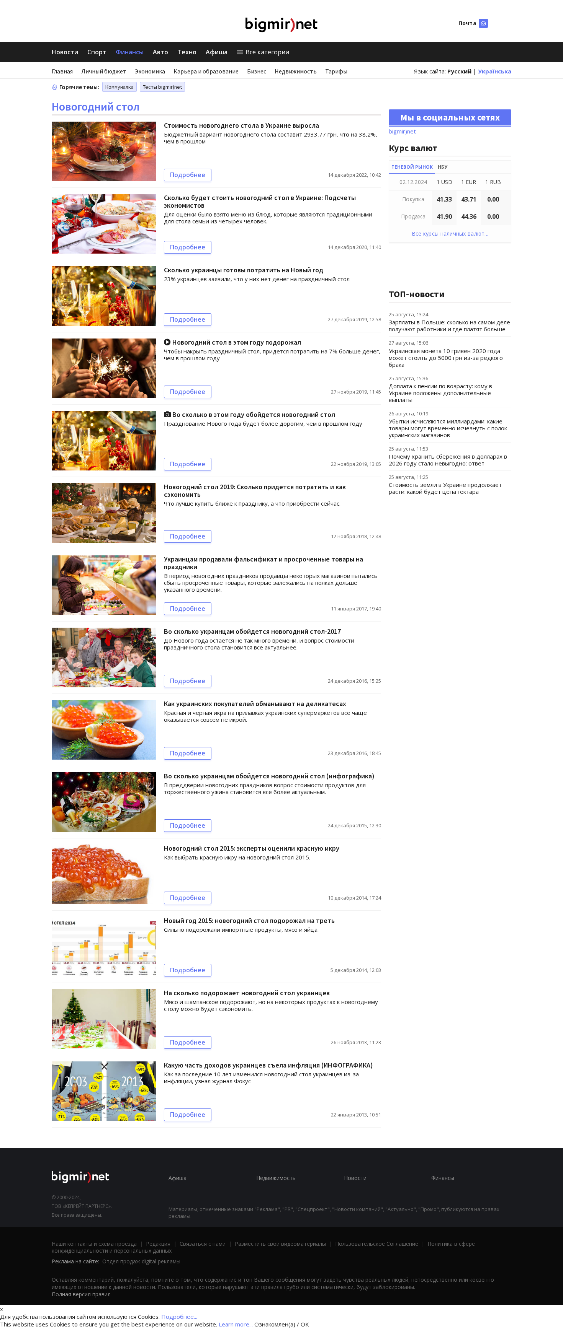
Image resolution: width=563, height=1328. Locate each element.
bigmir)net (402, 131)
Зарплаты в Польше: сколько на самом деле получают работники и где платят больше (449, 325)
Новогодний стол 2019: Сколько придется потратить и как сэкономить (255, 490)
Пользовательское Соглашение (376, 1243)
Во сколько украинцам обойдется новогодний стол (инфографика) (269, 775)
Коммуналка (119, 86)
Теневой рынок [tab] (412, 167)
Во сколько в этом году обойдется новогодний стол (253, 414)
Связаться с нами (203, 1243)
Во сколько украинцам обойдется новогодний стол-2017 (252, 631)
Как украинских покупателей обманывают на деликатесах (255, 703)
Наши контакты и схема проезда (94, 1243)
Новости (65, 52)
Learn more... (236, 1324)
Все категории (267, 52)
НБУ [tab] (442, 167)
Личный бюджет (103, 71)
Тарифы (336, 71)
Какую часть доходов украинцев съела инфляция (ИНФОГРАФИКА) (268, 1065)
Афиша (216, 52)
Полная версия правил (81, 1294)
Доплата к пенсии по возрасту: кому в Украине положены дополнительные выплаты (440, 393)
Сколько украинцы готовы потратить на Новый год (243, 269)
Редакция (158, 1243)
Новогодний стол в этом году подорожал (236, 342)
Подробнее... (179, 1316)
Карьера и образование (206, 71)
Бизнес (256, 71)
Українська (494, 71)
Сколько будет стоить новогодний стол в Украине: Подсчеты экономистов (260, 201)
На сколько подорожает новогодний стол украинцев (247, 992)
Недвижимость (296, 71)
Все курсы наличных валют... (450, 233)
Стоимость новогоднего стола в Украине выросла (241, 125)
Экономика (150, 71)
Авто (160, 52)
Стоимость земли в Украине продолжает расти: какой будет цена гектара (445, 488)
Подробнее (187, 175)
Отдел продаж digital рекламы (141, 1261)
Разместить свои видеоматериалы (280, 1243)
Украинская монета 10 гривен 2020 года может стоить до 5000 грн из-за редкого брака (446, 357)
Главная (62, 71)
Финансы (130, 52)
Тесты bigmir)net (162, 86)
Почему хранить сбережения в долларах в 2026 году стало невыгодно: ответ (448, 459)
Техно (186, 52)
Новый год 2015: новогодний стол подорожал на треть (249, 920)
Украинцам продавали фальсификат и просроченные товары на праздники (263, 563)
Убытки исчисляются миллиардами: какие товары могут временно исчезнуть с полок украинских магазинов (448, 428)
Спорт (96, 52)
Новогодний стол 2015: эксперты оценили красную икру (251, 848)
